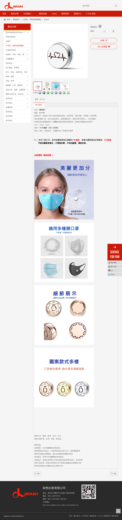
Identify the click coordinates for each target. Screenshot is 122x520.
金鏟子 (8, 41)
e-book (100, 516)
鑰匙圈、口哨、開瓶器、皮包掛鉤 (18, 85)
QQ (112, 270)
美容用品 (9, 120)
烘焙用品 (9, 63)
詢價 (102, 40)
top (118, 511)
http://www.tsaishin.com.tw (52, 505)
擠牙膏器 (9, 116)
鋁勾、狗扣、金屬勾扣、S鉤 (16, 72)
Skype (112, 274)
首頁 (70, 516)
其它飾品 (9, 103)
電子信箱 (114, 266)
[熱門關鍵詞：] (116, 6)
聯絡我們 (107, 516)
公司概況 (85, 516)
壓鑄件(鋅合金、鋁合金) (15, 94)
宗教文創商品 (11, 37)
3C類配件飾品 (11, 50)
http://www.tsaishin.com (70, 505)
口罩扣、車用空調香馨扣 (15, 46)
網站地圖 (115, 516)
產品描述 (39, 105)
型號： (37, 99)
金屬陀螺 (9, 107)
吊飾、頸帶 (10, 81)
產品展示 (77, 516)
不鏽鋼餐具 (10, 59)
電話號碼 (114, 262)
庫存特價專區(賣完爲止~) (15, 32)
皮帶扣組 (9, 98)
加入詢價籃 (102, 47)
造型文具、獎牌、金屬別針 (16, 90)
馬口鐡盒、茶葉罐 (12, 68)
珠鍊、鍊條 (10, 76)
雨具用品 (9, 112)
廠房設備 (93, 516)
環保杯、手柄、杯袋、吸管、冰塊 (18, 54)
